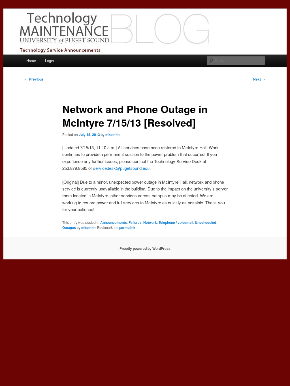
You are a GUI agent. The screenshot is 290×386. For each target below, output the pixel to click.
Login (49, 60)
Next (259, 79)
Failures (135, 222)
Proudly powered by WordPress (145, 248)
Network (150, 222)
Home (31, 60)
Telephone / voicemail (176, 222)
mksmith (112, 134)
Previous (34, 79)
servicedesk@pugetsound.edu (121, 168)
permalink (127, 227)
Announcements (113, 222)
